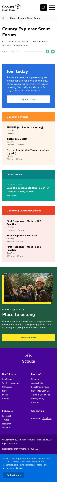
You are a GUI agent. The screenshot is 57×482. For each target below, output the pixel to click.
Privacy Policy (37, 398)
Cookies (35, 402)
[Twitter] (53, 51)
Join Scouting (8, 379)
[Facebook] (47, 51)
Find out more (28, 337)
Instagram (7, 423)
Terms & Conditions (40, 394)
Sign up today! (28, 99)
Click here (46, 418)
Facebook (6, 416)
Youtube (6, 427)
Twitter (5, 420)
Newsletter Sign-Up (40, 391)
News (5, 391)
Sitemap (35, 379)
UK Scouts (7, 387)
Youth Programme (10, 383)
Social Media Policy (40, 387)
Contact (5, 398)
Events (5, 394)
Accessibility (37, 383)
